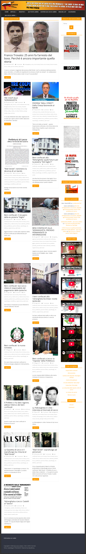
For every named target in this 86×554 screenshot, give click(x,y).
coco (32, 64)
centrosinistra (35, 241)
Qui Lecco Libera (10, 15)
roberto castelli (11, 514)
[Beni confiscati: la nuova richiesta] (17, 328)
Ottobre (21, 111)
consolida (40, 166)
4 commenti (18, 173)
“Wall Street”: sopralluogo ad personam (44, 450)
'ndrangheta (27, 64)
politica (21, 512)
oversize (37, 418)
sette (16, 514)
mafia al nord (35, 116)
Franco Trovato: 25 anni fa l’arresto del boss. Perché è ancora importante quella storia (29, 58)
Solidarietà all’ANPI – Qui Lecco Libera (71, 222)
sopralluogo (35, 120)
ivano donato (43, 243)
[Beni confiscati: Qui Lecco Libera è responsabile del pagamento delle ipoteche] (17, 264)
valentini (53, 245)
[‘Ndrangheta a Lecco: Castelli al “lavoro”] (17, 485)
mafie (12, 111)
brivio (39, 112)
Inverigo (11, 108)
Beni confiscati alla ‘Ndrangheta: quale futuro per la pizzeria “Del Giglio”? (45, 159)
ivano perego (17, 108)
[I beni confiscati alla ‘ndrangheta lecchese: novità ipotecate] (45, 264)
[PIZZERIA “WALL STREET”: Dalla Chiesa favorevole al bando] (45, 83)
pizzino (17, 512)
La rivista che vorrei (71, 392)
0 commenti (19, 64)
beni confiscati (52, 239)
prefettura (47, 118)
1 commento (46, 303)
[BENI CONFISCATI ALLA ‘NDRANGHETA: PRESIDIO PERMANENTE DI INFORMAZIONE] (45, 199)
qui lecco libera (14, 66)
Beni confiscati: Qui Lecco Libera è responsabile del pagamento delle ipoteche (15, 287)
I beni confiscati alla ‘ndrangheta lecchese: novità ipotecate (44, 298)
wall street (21, 66)
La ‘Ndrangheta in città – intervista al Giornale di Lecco (45, 408)
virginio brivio (51, 172)
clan (36, 414)
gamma (10, 510)
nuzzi (13, 512)
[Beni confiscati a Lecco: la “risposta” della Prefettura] (45, 328)
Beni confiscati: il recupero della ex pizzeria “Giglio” (15, 216)
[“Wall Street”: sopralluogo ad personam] (45, 433)
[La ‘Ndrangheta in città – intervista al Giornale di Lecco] (45, 386)
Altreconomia (71, 373)
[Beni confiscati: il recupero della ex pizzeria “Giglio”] (17, 199)
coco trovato (37, 64)
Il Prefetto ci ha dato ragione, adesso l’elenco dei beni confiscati (16, 404)
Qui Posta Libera (33, 12)
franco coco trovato (45, 64)
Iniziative (22, 12)
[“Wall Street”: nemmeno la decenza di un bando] (17, 139)
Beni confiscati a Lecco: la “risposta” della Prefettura (43, 359)
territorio (13, 113)
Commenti (71, 407)
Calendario (72, 12)
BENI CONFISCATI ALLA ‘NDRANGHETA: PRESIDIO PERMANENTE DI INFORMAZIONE (43, 231)
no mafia (17, 111)
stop (9, 113)
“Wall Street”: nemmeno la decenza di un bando (15, 169)
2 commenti (46, 109)
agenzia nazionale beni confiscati (40, 239)
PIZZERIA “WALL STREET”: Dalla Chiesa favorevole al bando (43, 105)
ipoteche (38, 243)
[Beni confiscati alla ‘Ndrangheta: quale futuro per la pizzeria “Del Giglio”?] (45, 139)
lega (17, 510)
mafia (9, 66)
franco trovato (53, 64)
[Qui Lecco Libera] (43, 2)
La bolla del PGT (76, 203)
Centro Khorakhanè (71, 380)
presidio (34, 245)
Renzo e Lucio (71, 395)
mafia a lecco (53, 114)
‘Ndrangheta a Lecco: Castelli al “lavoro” (16, 502)
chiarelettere (18, 508)
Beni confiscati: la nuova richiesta (14, 346)
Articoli (13, 12)
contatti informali (45, 112)
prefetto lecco (41, 118)
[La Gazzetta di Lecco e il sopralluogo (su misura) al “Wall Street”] (17, 433)
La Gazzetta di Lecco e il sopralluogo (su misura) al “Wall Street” (15, 451)
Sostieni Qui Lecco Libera (48, 12)
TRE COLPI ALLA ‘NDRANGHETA (11, 99)
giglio (33, 243)
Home (6, 12)
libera (48, 114)
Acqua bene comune (71, 370)
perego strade (43, 418)
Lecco (5, 66)
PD (37, 170)
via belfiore (41, 120)
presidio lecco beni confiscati (43, 245)
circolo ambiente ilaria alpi (23, 104)
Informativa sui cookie (10, 538)
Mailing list (62, 12)
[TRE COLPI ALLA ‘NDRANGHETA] (17, 83)
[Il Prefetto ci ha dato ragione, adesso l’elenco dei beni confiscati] (17, 386)
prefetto (52, 243)
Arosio (14, 104)
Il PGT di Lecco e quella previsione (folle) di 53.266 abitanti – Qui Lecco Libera (72, 229)
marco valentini (43, 116)
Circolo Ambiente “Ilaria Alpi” (71, 382)
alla (11, 104)
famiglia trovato (8, 106)
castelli (12, 508)
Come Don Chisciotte (71, 385)
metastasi (9, 512)
